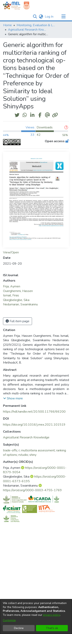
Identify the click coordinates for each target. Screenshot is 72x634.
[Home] (11, 6)
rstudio (23, 455)
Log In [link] (49, 16)
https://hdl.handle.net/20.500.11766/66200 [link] (34, 411)
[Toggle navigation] (63, 16)
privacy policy (51, 615)
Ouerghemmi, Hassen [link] (18, 291)
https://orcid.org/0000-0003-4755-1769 (32, 490)
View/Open (11, 252)
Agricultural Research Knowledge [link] (28, 29)
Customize (9, 620)
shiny (32, 455)
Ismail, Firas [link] (11, 295)
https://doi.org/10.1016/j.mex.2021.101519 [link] (34, 424)
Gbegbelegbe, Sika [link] (16, 300)
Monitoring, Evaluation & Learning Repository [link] (37, 25)
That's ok (52, 628)
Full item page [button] (19, 321)
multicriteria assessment (38, 450)
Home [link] (7, 25)
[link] (26, 437)
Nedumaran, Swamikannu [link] (20, 304)
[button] (34, 16)
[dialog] (36, 616)
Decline (19, 628)
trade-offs (10, 450)
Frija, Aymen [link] (11, 286)
